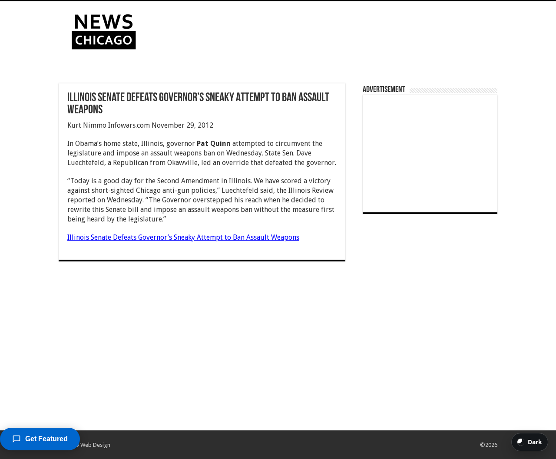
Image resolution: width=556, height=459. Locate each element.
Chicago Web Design (84, 445)
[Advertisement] (333, 29)
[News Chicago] (103, 30)
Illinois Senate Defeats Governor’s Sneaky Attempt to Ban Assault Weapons (183, 237)
